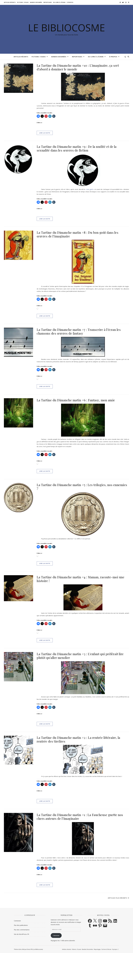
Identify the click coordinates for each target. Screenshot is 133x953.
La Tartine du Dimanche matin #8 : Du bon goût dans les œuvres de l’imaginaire (77, 234)
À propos (70, 2)
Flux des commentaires (22, 930)
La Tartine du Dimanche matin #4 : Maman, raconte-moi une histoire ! (80, 579)
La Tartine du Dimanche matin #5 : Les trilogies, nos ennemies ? (82, 487)
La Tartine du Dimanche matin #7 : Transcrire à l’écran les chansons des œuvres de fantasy (79, 331)
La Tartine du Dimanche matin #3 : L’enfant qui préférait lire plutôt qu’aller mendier (80, 656)
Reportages (48, 2)
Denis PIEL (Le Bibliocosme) (35, 949)
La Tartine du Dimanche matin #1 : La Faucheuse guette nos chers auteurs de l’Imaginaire (80, 817)
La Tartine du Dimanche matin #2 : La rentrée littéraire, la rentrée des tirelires (78, 739)
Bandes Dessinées (36, 2)
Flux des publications (21, 925)
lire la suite (44, 133)
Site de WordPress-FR (21, 934)
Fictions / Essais (23, 2)
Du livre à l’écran (59, 2)
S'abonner (56, 935)
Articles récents (10, 2)
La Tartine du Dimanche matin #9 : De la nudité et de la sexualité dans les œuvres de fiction (77, 148)
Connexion (17, 921)
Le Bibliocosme (66, 27)
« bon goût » (90, 189)
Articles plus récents (118, 898)
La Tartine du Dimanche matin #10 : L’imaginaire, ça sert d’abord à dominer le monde (78, 67)
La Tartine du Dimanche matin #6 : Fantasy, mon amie (76, 400)
